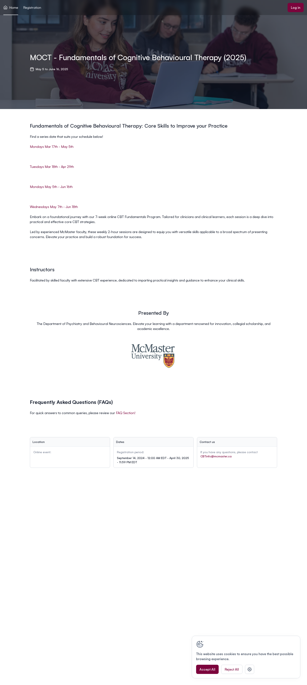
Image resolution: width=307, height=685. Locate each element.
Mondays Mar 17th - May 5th (52, 147)
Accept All (207, 669)
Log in (295, 7)
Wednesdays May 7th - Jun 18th (54, 207)
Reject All (232, 669)
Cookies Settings (249, 669)
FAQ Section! (125, 413)
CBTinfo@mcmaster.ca (216, 456)
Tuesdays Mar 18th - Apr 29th (52, 167)
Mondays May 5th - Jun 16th (51, 187)
